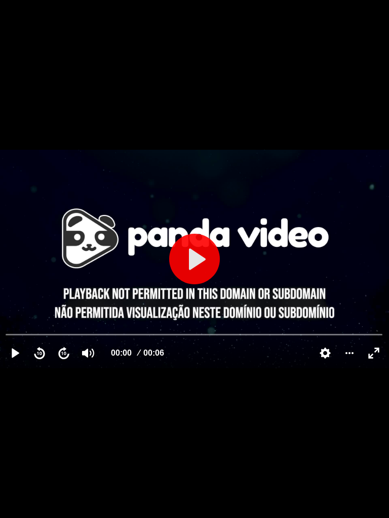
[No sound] (88, 353)
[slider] (194, 334)
